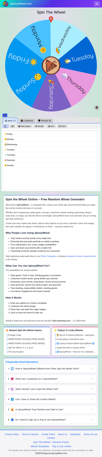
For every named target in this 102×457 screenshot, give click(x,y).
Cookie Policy (48, 434)
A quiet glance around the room (70, 339)
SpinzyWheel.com (21, 3)
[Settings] (97, 107)
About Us (62, 434)
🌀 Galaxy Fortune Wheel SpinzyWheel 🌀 (75, 343)
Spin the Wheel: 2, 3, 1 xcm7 (20, 348)
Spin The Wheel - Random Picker (51, 442)
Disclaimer (75, 434)
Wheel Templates (48, 256)
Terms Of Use (90, 434)
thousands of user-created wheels (81, 256)
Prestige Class (14, 335)
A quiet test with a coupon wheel (70, 348)
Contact (51, 438)
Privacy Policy (12, 434)
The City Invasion (16, 352)
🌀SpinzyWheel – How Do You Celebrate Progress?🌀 (76, 352)
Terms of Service (30, 434)
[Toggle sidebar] (4, 115)
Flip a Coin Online (61, 446)
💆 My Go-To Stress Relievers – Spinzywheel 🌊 (76, 335)
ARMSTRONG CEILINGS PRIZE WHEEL (26, 339)
